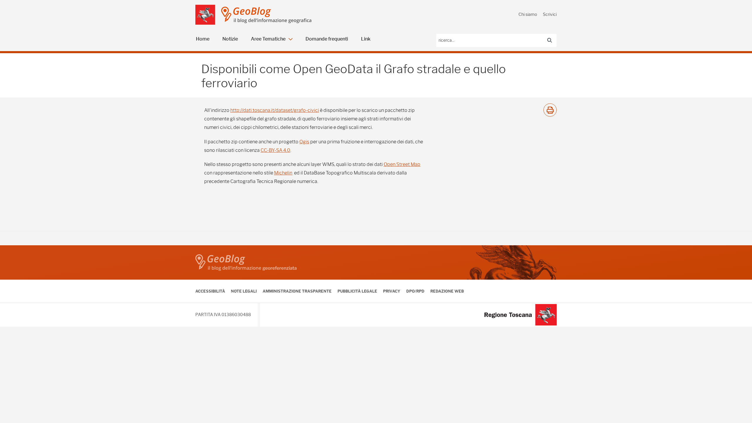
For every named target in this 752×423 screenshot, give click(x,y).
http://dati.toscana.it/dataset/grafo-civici (274, 110)
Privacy (391, 291)
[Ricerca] (549, 40)
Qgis (304, 142)
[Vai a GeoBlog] (266, 14)
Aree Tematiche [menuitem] (268, 39)
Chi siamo (527, 14)
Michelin (283, 173)
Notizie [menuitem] (230, 39)
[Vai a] (205, 15)
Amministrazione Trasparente (297, 291)
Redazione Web (447, 291)
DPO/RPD (415, 291)
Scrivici (550, 14)
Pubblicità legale (357, 291)
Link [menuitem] (365, 39)
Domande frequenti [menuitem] (327, 39)
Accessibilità (210, 291)
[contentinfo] (376, 286)
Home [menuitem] (202, 39)
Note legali (244, 291)
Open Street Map (402, 164)
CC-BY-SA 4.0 (275, 150)
